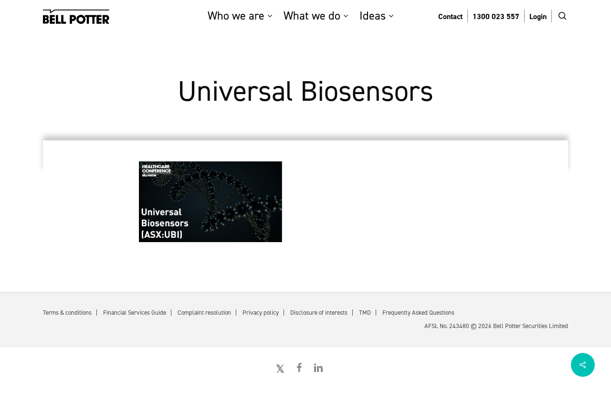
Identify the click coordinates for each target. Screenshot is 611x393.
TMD (365, 312)
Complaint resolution (204, 312)
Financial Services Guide (134, 312)
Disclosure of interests (319, 312)
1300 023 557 (496, 16)
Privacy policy (260, 312)
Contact (450, 16)
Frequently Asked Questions (418, 312)
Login (538, 16)
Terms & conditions (67, 312)
